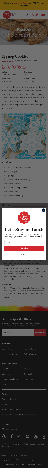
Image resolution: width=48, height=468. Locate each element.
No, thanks (24, 255)
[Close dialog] (43, 210)
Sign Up (24, 248)
